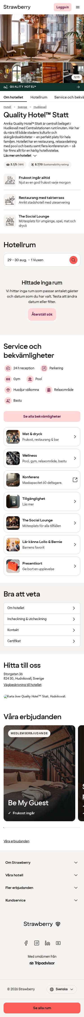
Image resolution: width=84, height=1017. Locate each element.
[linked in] (47, 943)
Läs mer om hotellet (17, 156)
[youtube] (58, 943)
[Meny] (77, 7)
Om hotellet (13, 97)
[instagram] (36, 943)
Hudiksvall (40, 107)
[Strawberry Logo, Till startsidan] (17, 7)
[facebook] (26, 943)
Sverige (22, 107)
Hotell (7, 107)
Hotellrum (38, 97)
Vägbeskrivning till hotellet (22, 685)
